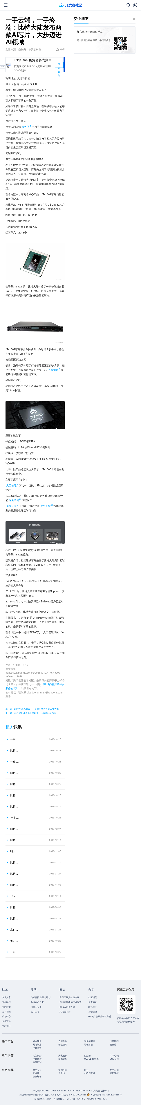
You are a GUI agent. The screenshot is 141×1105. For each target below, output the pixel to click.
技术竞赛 (35, 1011)
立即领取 (59, 65)
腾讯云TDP (64, 1011)
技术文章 (6, 997)
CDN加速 (114, 1055)
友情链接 (92, 1011)
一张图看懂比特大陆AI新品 (14, 952)
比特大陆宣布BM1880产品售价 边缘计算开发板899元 (14, 885)
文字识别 (114, 1069)
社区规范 (92, 997)
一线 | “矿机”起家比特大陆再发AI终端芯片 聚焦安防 (14, 761)
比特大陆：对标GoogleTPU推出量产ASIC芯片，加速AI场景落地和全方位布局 (14, 873)
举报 (62, 49)
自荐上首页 (36, 1006)
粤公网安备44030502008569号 (106, 1094)
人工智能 (11, 485)
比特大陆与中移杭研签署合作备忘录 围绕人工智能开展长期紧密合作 (14, 829)
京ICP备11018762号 (97, 1098)
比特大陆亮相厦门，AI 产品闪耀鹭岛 (14, 806)
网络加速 (37, 1044)
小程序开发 (89, 1073)
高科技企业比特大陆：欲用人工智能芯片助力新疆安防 (14, 929)
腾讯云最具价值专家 (69, 997)
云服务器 (62, 1041)
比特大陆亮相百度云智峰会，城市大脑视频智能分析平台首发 (14, 907)
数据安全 (37, 1069)
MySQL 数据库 (91, 1058)
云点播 (36, 1073)
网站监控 (114, 1073)
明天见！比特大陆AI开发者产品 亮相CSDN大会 (14, 851)
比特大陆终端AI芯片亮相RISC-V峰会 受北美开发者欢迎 (14, 840)
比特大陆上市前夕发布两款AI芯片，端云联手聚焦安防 (14, 750)
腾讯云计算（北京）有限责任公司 (50, 1098)
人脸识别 (53, 370)
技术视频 (6, 1011)
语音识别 (37, 1062)
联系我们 (92, 1006)
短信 (86, 1069)
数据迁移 (37, 1076)
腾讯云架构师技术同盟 (70, 1001)
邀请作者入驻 (37, 1001)
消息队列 (114, 1041)
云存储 (113, 1044)
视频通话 (37, 1058)
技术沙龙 (6, 1006)
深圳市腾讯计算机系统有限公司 (34, 1094)
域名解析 (88, 1044)
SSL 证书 (114, 1058)
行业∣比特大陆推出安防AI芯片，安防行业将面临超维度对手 (14, 817)
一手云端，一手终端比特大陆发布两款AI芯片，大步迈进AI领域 (14, 739)
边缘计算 (11, 506)
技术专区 (6, 1025)
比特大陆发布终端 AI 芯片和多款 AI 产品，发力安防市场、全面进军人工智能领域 (14, 773)
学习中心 (6, 1016)
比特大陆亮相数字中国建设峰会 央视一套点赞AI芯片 (14, 918)
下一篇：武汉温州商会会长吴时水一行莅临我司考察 (31, 712)
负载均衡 (62, 1069)
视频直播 (37, 1047)
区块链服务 (89, 1041)
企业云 (87, 1055)
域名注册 (37, 1041)
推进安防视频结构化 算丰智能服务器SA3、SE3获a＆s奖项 (14, 941)
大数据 (61, 1073)
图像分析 (62, 1058)
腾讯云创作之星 (67, 1006)
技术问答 (6, 1001)
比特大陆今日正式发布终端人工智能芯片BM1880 (14, 784)
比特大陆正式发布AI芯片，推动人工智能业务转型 (14, 795)
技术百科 (6, 1021)
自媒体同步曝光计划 (40, 997)
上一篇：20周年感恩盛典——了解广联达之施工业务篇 (32, 708)
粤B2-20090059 (78, 1094)
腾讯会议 (62, 1055)
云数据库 (62, 1044)
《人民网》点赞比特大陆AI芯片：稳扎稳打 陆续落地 (14, 896)
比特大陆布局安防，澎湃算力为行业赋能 (14, 862)
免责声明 (92, 1001)
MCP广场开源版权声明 (99, 1016)
